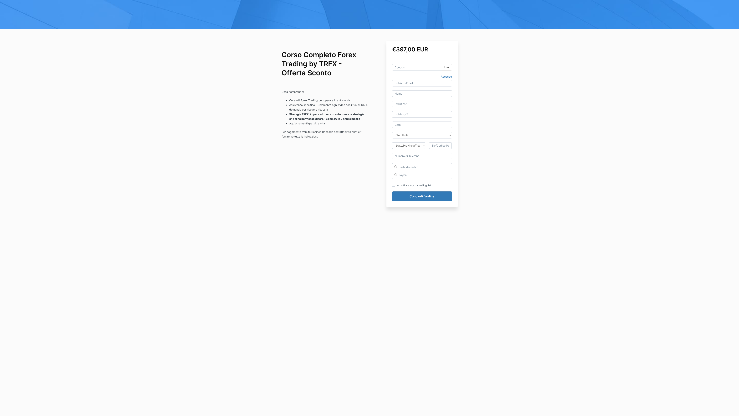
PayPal (402, 175)
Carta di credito (408, 167)
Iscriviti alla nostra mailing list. (414, 185)
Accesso (446, 76)
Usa (446, 67)
